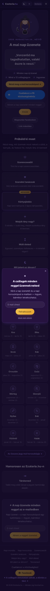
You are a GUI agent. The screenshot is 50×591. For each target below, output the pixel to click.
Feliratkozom (25, 311)
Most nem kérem (25, 318)
